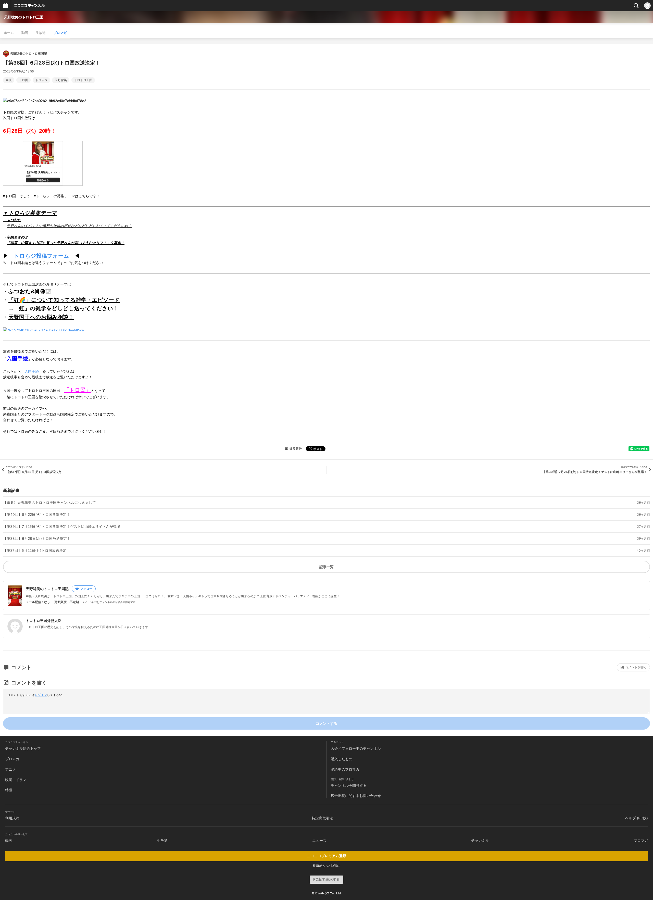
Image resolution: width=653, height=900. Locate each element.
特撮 (8, 790)
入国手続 (31, 371)
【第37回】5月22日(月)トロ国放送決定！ (36, 550)
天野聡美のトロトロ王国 (23, 17)
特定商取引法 (322, 818)
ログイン (41, 695)
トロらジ (41, 80)
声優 (9, 80)
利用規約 (12, 818)
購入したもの (341, 759)
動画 (24, 33)
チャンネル (480, 840)
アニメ (10, 769)
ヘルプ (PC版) (636, 818)
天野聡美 (61, 80)
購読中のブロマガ (345, 769)
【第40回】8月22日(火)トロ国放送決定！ (36, 514)
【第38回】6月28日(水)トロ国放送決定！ (36, 538)
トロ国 (23, 80)
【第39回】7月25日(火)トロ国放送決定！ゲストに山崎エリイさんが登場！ (63, 526)
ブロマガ (60, 33)
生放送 (41, 33)
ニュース (319, 840)
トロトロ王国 (83, 80)
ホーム (9, 33)
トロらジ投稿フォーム (41, 256)
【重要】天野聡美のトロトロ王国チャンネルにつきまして (49, 502)
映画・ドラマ (16, 780)
